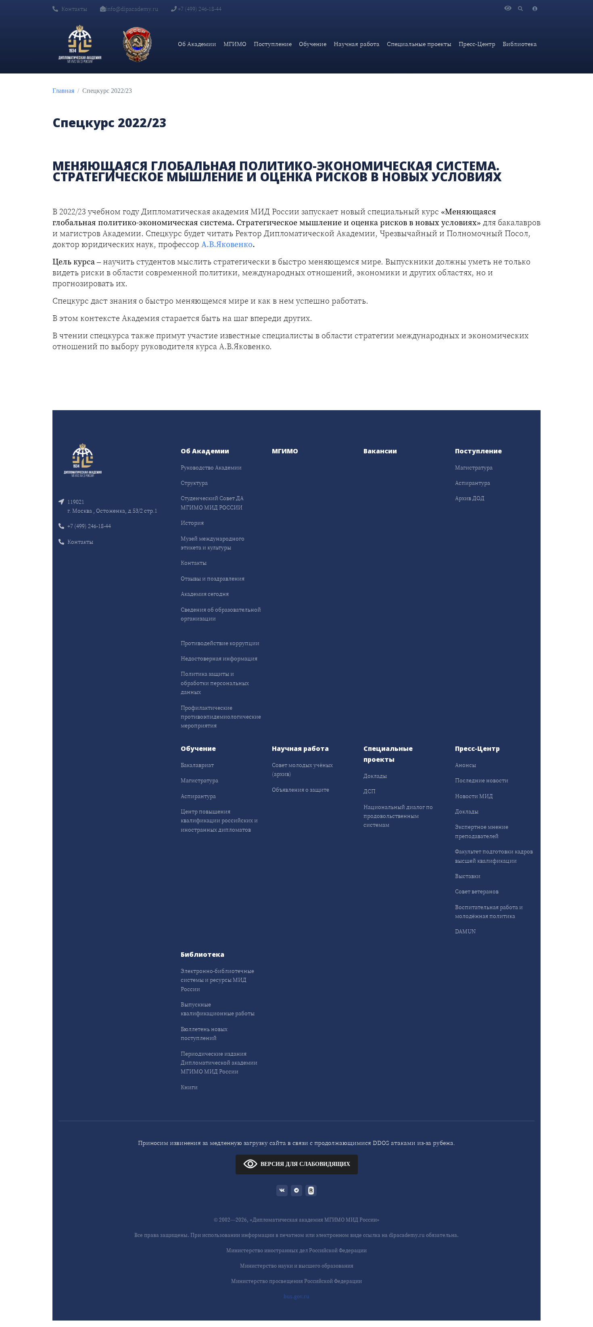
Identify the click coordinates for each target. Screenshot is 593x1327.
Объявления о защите (300, 790)
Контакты (74, 9)
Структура (194, 483)
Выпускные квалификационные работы (218, 1008)
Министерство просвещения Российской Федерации (296, 1281)
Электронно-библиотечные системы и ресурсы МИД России (217, 980)
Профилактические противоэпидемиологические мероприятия (221, 717)
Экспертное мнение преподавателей (481, 831)
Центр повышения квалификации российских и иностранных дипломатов (219, 820)
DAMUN (465, 931)
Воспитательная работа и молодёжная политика (489, 911)
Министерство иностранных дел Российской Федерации (296, 1250)
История (192, 523)
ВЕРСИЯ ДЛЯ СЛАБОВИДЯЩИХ (305, 1164)
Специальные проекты (419, 44)
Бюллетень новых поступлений (204, 1033)
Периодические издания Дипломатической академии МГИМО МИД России (219, 1063)
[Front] (82, 459)
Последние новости (481, 780)
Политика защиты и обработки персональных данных (215, 683)
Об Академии (197, 44)
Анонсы (465, 765)
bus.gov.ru (296, 1296)
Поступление (273, 44)
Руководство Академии (211, 467)
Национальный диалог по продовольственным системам (398, 816)
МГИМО (234, 44)
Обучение (312, 44)
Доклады (375, 776)
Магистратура (474, 467)
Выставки (467, 876)
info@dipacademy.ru (132, 9)
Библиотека (520, 44)
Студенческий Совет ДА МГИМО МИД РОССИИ (212, 502)
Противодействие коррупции (220, 643)
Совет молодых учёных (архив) (302, 769)
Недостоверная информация (219, 658)
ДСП (369, 791)
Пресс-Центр (477, 44)
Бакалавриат (197, 765)
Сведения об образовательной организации (221, 614)
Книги (189, 1087)
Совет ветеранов (477, 891)
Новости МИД (474, 796)
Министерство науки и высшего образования (296, 1265)
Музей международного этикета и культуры (212, 543)
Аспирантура (472, 483)
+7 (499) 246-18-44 (199, 9)
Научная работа (357, 44)
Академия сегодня (205, 594)
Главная (63, 90)
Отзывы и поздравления (212, 578)
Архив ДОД (469, 498)
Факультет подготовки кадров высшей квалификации (494, 855)
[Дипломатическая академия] (79, 44)
